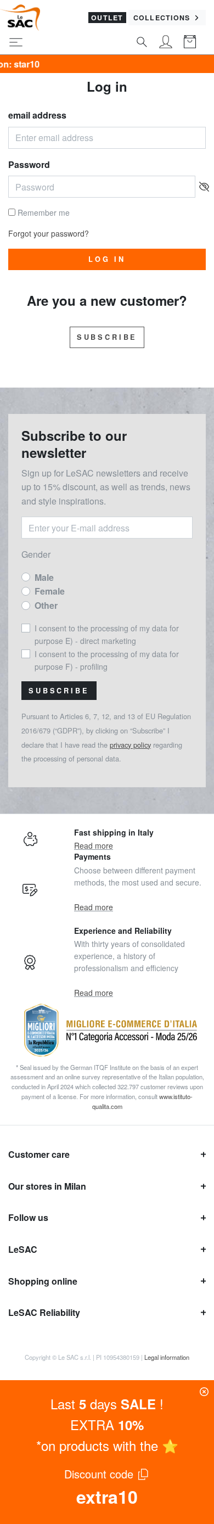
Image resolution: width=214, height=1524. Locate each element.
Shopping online (42, 1281)
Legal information (166, 1357)
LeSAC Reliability (44, 1312)
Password (29, 164)
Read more (93, 845)
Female (50, 591)
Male (44, 577)
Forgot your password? (48, 233)
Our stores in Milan (47, 1186)
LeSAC (22, 1249)
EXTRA (107, 1424)
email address (37, 115)
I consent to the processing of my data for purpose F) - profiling (107, 659)
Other (46, 605)
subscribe (59, 691)
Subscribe (107, 337)
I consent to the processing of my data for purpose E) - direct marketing (107, 634)
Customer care (39, 1154)
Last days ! (107, 1403)
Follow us (28, 1217)
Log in (107, 259)
